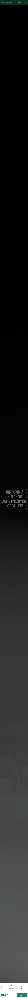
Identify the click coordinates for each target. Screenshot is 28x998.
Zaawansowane (11, 995)
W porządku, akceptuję (22, 994)
